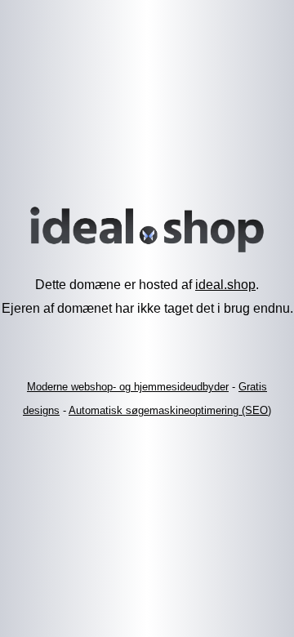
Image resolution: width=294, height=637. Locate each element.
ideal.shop (225, 285)
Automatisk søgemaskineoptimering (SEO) (170, 410)
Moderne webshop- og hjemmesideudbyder (128, 387)
